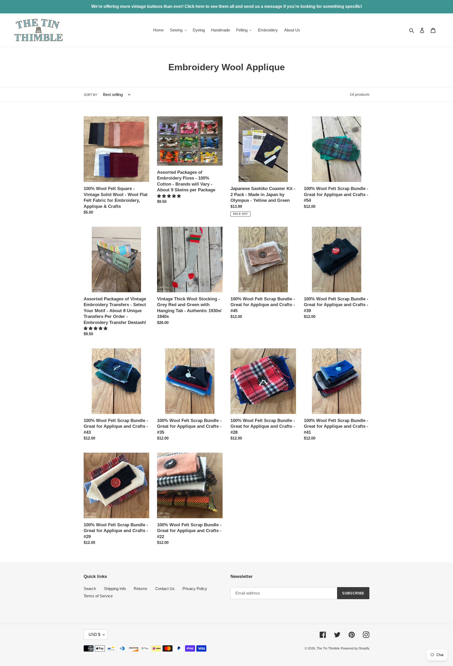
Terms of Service (98, 596)
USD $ (94, 634)
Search (90, 588)
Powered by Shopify (355, 648)
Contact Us (165, 588)
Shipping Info (115, 588)
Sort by (90, 95)
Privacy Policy (194, 588)
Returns (140, 588)
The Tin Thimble (328, 648)
